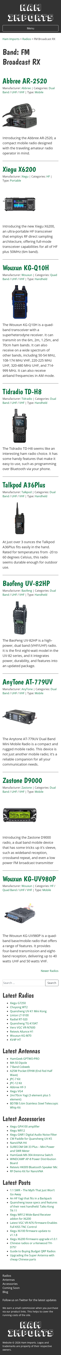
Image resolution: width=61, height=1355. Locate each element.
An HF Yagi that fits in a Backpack (31, 1198)
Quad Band (10, 890)
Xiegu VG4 (16, 1091)
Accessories (10, 1284)
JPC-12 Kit (16, 1083)
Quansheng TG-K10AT (24, 1023)
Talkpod (27, 492)
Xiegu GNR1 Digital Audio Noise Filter (33, 1134)
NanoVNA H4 (18, 1143)
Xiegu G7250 (18, 1003)
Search (51, 983)
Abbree (26, 88)
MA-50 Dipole (18, 1063)
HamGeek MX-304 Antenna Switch (31, 1155)
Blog (5, 1292)
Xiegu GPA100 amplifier (25, 1126)
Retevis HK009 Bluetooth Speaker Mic (34, 1167)
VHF (21, 92)
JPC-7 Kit (15, 1079)
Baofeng (27, 590)
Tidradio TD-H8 (22, 391)
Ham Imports (30, 12)
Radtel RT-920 (18, 1019)
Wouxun (27, 275)
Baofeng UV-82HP (26, 583)
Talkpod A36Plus (24, 484)
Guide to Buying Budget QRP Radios (33, 1251)
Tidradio (27, 399)
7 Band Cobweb (20, 1067)
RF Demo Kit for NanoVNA (26, 1171)
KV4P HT (15, 1040)
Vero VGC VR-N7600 (22, 1027)
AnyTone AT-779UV (28, 681)
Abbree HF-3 (18, 1087)
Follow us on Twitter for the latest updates (29, 1300)
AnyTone (27, 689)
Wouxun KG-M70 (20, 1035)
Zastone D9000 (22, 780)
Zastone (27, 787)
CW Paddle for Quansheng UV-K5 (31, 1139)
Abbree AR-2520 (25, 80)
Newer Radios (49, 971)
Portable (15, 180)
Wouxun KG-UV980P (29, 878)
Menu (30, 28)
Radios (7, 1276)
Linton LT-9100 (19, 1015)
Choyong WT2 (19, 1007)
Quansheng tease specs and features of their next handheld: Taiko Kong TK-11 (33, 1206)
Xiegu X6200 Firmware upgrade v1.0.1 (33, 1239)
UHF (14, 92)
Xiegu (25, 176)
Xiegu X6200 (19, 169)
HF (48, 176)
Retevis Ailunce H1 (21, 1031)
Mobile (39, 92)
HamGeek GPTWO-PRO (24, 1059)
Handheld (41, 279)
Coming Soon (11, 1288)
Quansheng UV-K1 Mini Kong (28, 1011)
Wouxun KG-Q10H (26, 267)
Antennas (9, 1280)
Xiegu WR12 (17, 1130)
